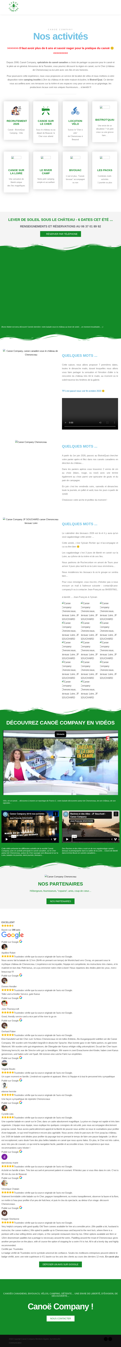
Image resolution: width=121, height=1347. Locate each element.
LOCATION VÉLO (75, 122)
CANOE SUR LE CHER (46, 122)
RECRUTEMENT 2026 (17, 122)
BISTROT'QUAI (104, 119)
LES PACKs (104, 170)
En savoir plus (112, 1256)
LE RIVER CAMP (46, 172)
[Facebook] (106, 1339)
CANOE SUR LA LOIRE (16, 172)
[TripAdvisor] (110, 1339)
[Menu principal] (112, 7)
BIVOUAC (75, 170)
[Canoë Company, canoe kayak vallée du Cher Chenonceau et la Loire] (13, 7)
